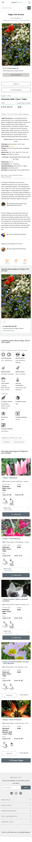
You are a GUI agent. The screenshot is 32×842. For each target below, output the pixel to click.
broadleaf (6, 442)
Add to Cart (17, 514)
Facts (16, 262)
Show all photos (16, 75)
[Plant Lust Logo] (17, 2)
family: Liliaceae (19, 442)
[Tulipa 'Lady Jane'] (16, 485)
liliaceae (11, 146)
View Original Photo (8, 330)
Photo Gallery (7, 263)
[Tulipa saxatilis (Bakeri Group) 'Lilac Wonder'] (16, 667)
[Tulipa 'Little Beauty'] (16, 545)
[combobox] (16, 509)
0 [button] (29, 1)
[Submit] (29, 8)
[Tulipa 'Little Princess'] (16, 725)
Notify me (16, 84)
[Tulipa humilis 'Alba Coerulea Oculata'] (16, 607)
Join (26, 787)
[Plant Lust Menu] (3, 2)
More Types (25, 263)
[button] (25, 8)
